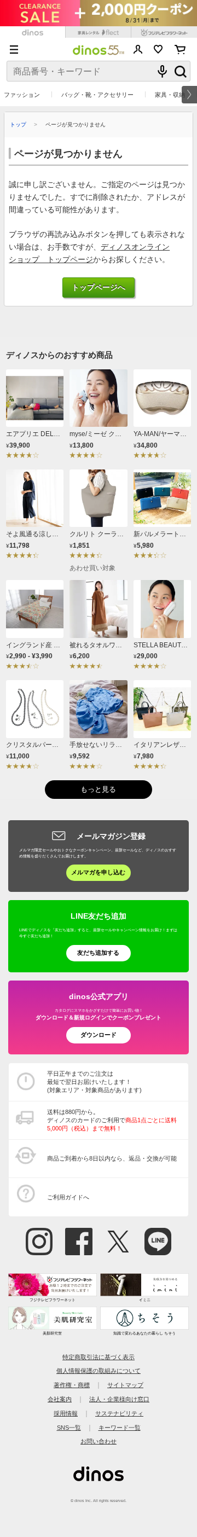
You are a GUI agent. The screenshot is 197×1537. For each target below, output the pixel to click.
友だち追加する (98, 952)
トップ (18, 124)
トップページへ (98, 287)
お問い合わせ (98, 1441)
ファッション (22, 94)
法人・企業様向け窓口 (119, 1399)
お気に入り (158, 49)
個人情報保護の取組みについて (98, 1370)
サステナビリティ (119, 1413)
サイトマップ (125, 1385)
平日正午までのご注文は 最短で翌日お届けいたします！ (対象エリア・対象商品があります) (94, 1081)
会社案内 (60, 1399)
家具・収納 (170, 94)
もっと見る (98, 789)
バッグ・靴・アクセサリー (97, 94)
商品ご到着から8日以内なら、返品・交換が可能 (112, 1158)
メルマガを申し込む (98, 872)
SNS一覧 (69, 1427)
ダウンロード (98, 1034)
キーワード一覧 (120, 1427)
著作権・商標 (72, 1385)
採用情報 (66, 1413)
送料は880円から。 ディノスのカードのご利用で (112, 1120)
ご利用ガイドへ (68, 1197)
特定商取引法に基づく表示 (98, 1357)
